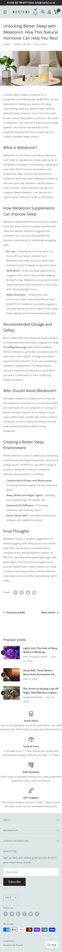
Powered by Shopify (13, 945)
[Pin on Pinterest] (21, 592)
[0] (56, 12)
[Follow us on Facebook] (5, 914)
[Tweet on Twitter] (28, 592)
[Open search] (43, 12)
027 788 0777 (21, 2)
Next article (48, 612)
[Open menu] (5, 12)
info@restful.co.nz (45, 2)
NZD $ (8, 897)
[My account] (49, 12)
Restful (6, 44)
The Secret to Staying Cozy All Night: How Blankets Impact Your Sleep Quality (40, 690)
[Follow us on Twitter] (12, 914)
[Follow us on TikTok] (37, 914)
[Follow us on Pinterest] (24, 914)
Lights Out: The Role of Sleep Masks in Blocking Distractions (40, 650)
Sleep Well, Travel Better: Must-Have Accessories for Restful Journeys (38, 672)
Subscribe (14, 882)
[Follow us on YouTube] (30, 914)
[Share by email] (34, 592)
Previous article (16, 612)
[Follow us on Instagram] (18, 914)
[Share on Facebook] (15, 592)
